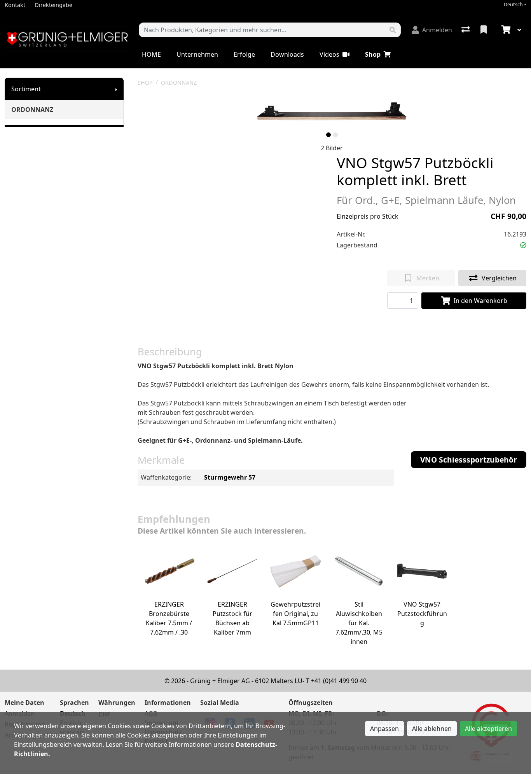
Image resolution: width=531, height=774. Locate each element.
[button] (523, 245)
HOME (151, 54)
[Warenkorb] (505, 30)
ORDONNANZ (32, 109)
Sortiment (26, 89)
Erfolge (244, 54)
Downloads (287, 54)
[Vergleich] (466, 30)
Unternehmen (197, 54)
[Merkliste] (484, 30)
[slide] (328, 134)
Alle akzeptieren (488, 728)
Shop (373, 54)
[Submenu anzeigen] (116, 89)
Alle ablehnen (432, 728)
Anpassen (384, 728)
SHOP (145, 82)
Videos (329, 54)
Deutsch (513, 4)
